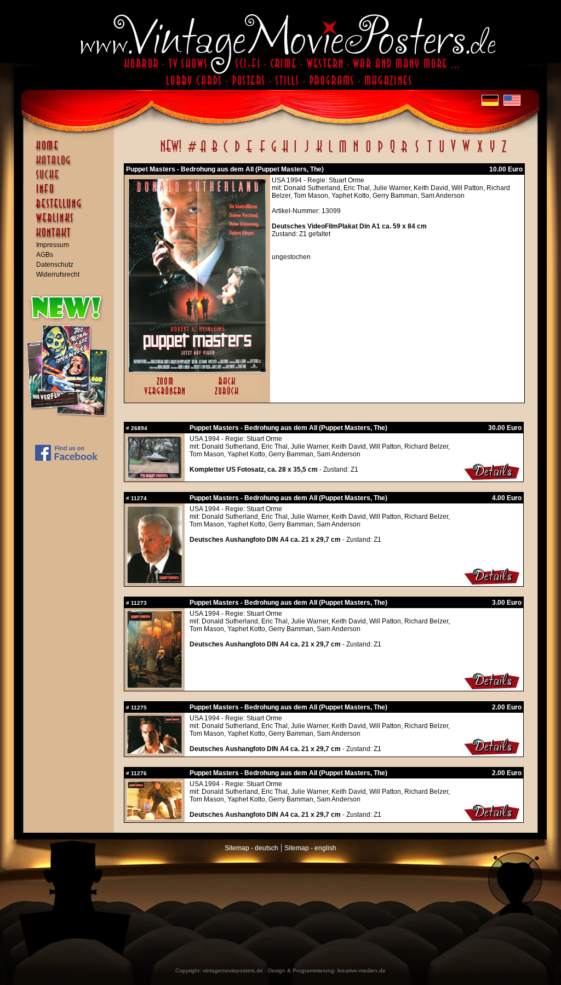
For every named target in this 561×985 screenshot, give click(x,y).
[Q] (392, 152)
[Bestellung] (71, 209)
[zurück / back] (228, 395)
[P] (380, 152)
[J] (306, 152)
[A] (203, 152)
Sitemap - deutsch (251, 848)
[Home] (71, 150)
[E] (249, 152)
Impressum (52, 245)
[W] (466, 152)
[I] (295, 152)
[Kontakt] (71, 238)
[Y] (492, 152)
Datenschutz (54, 264)
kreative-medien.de (361, 970)
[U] (441, 152)
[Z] (504, 152)
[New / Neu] (171, 152)
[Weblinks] (71, 223)
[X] (479, 152)
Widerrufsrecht (57, 274)
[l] (330, 152)
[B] (214, 152)
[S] (416, 152)
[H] (285, 152)
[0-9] (191, 152)
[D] (237, 152)
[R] (404, 152)
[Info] (71, 194)
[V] (453, 152)
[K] (319, 152)
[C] (226, 152)
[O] (368, 152)
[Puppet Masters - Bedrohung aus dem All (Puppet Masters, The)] (197, 370)
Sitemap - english (310, 848)
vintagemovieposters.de (233, 970)
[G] (273, 152)
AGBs (44, 255)
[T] (429, 152)
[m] (343, 152)
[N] (356, 152)
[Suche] (71, 179)
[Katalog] (71, 165)
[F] (262, 152)
